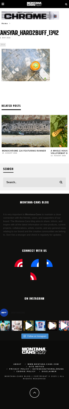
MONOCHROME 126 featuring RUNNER (24, 151)
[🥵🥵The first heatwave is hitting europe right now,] (52, 326)
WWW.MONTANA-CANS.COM (43, 364)
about (17, 364)
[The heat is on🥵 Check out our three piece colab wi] (40, 326)
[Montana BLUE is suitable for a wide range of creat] (64, 326)
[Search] (66, 4)
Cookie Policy (26, 371)
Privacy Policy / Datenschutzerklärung (36, 369)
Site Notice (36, 366)
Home (5, 23)
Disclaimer (49, 371)
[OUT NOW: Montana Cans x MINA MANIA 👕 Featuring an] (5, 326)
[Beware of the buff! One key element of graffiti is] (17, 326)
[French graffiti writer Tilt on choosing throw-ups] (29, 326)
